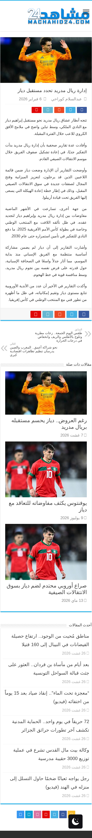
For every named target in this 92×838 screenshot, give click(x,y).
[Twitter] (54, 814)
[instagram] (20, 814)
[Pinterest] (46, 814)
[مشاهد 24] (58, 15)
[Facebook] (63, 814)
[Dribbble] (37, 814)
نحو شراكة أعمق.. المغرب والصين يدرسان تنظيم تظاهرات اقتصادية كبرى (33, 349)
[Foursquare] (29, 814)
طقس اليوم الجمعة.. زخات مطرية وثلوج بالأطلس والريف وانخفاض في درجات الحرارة (58, 335)
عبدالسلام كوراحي (66, 99)
